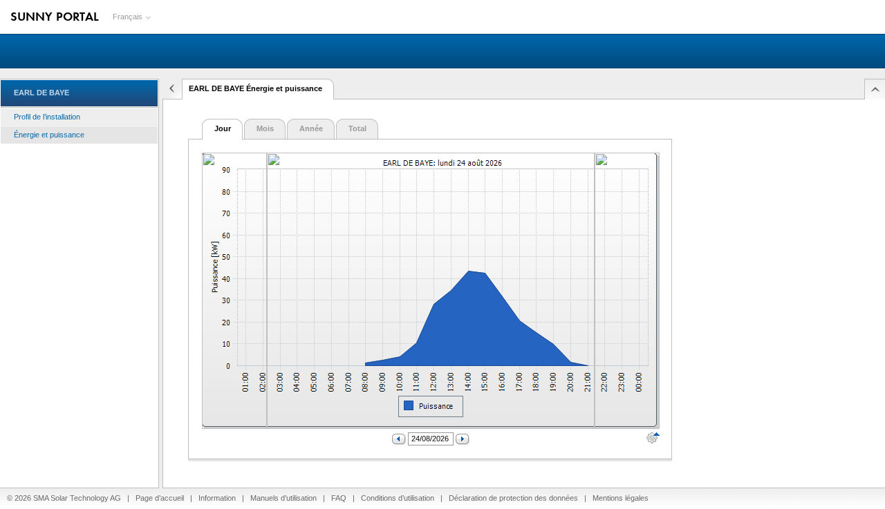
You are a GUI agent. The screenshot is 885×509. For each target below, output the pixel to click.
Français (127, 16)
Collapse (171, 89)
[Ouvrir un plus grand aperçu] (234, 292)
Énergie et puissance (49, 135)
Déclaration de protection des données (513, 498)
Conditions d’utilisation (397, 498)
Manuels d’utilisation (283, 498)
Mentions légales (621, 498)
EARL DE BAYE (41, 92)
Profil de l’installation (47, 117)
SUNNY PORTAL (54, 16)
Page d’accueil (160, 498)
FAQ (338, 498)
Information (217, 498)
